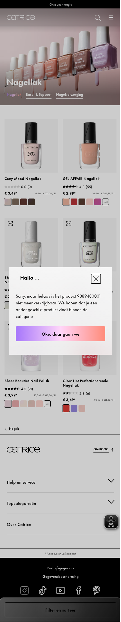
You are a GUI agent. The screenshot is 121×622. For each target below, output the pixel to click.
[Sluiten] (96, 279)
